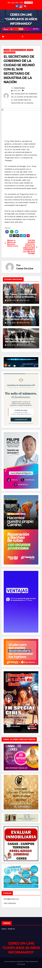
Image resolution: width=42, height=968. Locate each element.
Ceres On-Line (19, 88)
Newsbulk (33, 961)
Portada (30, 50)
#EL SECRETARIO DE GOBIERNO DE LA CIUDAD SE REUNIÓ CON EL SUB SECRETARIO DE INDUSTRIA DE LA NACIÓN (24, 98)
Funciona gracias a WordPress (14, 961)
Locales (6, 50)
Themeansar (21, 964)
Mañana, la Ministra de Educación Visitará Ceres (12, 243)
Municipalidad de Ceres (18, 50)
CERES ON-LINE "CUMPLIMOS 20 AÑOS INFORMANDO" (21, 19)
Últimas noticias (9, 52)
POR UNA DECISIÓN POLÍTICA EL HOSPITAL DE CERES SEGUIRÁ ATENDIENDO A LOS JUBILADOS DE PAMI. (29, 247)
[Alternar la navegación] (22, 36)
